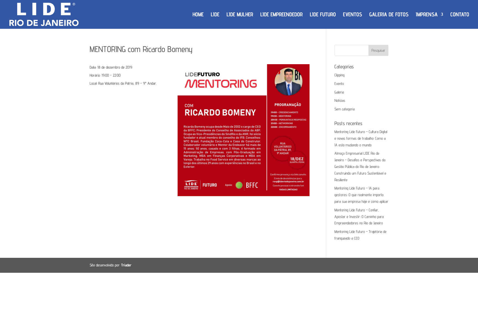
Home (198, 15)
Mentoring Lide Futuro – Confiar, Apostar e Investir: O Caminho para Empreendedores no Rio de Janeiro (359, 216)
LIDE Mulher (240, 15)
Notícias (339, 100)
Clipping (339, 75)
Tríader (126, 265)
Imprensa (427, 15)
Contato (459, 15)
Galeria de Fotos (389, 15)
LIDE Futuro (323, 15)
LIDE (215, 15)
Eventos (352, 15)
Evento (339, 83)
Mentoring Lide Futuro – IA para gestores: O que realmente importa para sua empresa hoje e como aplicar (361, 195)
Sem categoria (344, 109)
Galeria (339, 92)
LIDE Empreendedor (281, 15)
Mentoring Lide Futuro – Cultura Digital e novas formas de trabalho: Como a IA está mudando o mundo (360, 138)
